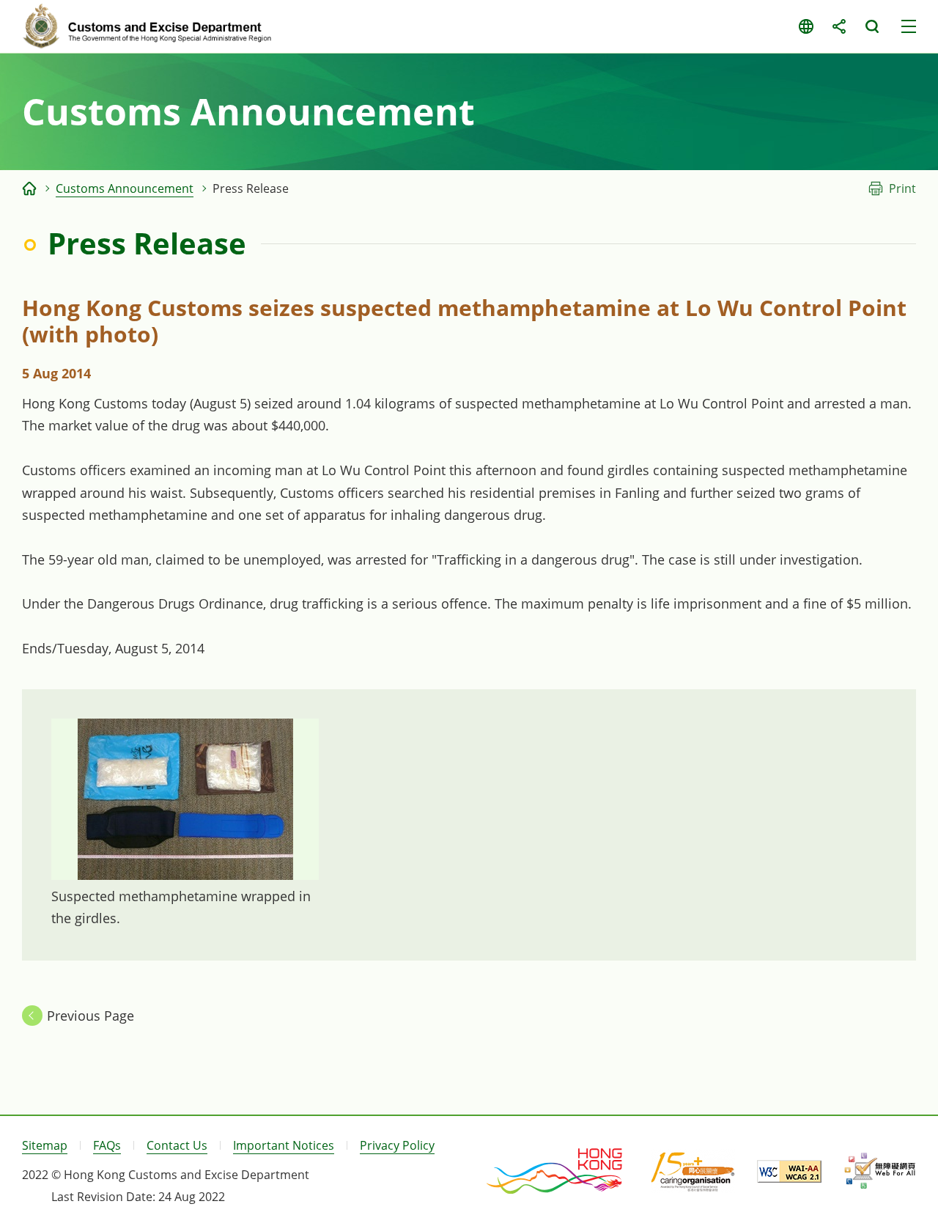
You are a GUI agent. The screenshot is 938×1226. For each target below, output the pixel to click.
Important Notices (283, 1145)
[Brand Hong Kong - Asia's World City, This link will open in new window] (555, 1171)
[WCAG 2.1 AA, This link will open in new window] (789, 1171)
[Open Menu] (908, 26)
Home (29, 188)
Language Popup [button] (806, 26)
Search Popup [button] (872, 26)
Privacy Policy (397, 1145)
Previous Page (90, 1015)
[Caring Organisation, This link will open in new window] (693, 1171)
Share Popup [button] (839, 26)
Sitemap (44, 1145)
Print (902, 188)
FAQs (107, 1145)
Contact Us (177, 1145)
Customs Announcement (124, 188)
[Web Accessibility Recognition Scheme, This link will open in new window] (879, 1171)
